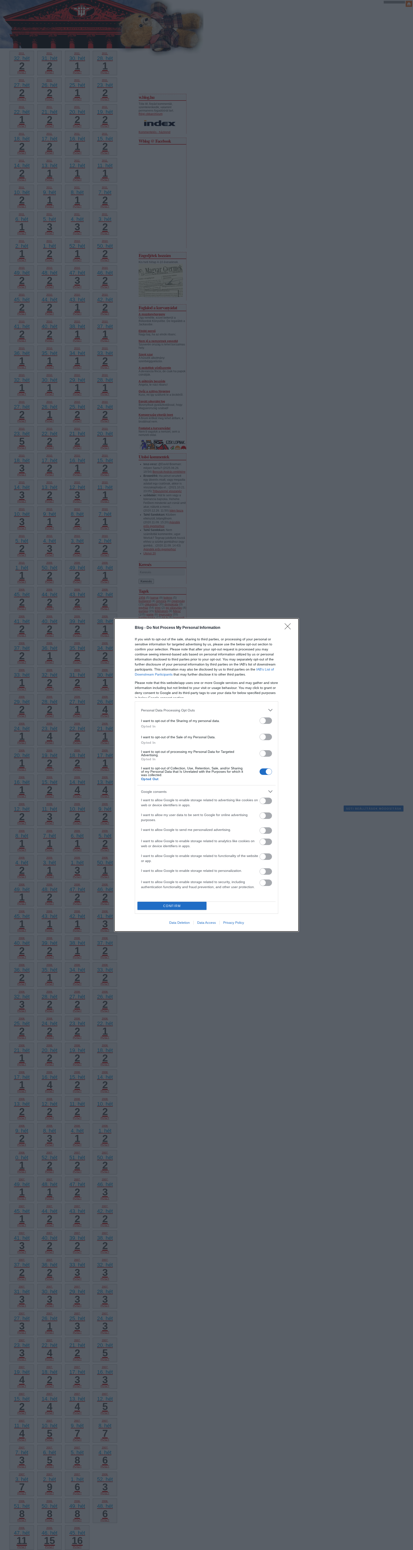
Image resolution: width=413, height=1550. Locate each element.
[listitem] (206, 710)
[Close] (289, 627)
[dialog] (206, 775)
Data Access (206, 922)
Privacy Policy (233, 922)
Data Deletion (179, 922)
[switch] (266, 720)
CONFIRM (172, 906)
